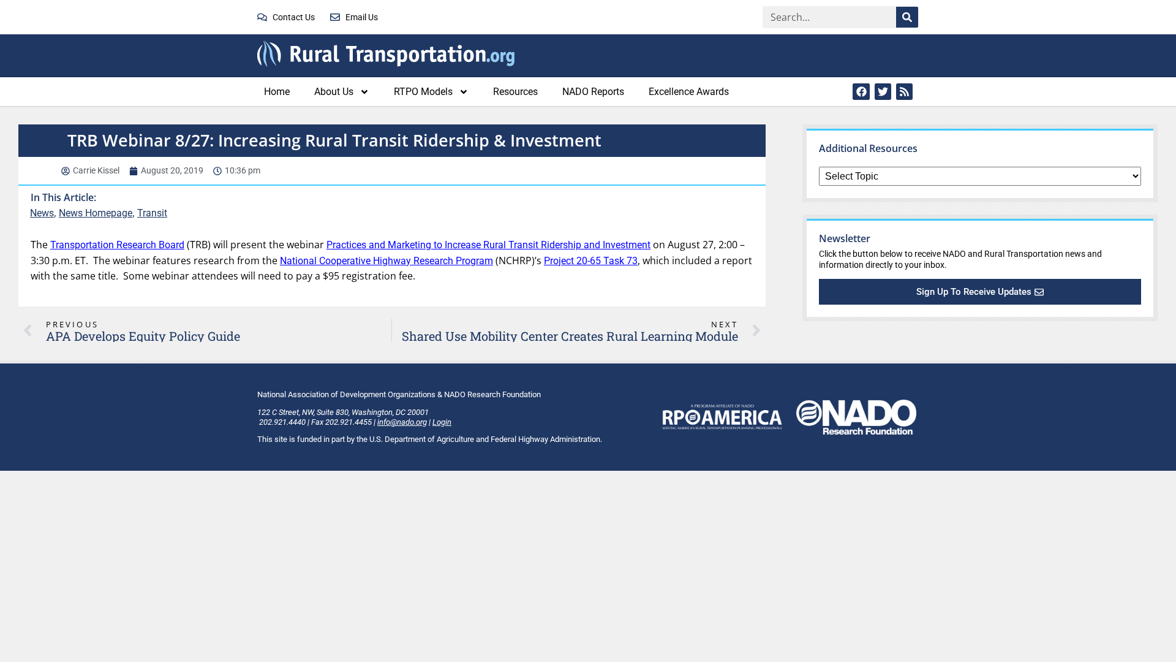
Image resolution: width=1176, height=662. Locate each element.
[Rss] (904, 91)
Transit (152, 213)
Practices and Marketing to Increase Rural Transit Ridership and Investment (488, 245)
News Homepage (95, 213)
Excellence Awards (689, 91)
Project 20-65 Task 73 (591, 261)
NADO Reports (593, 91)
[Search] (907, 17)
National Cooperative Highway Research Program (386, 261)
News (42, 213)
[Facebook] (861, 91)
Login (441, 422)
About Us (333, 91)
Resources (515, 91)
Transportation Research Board (117, 245)
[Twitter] (883, 91)
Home (277, 91)
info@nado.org (402, 422)
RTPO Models (423, 91)
